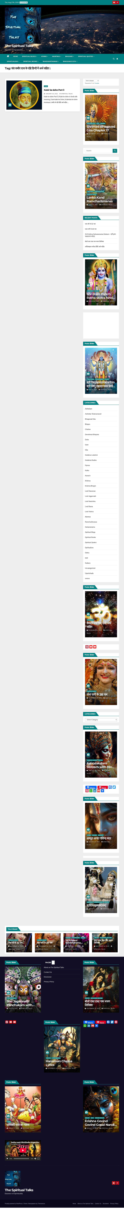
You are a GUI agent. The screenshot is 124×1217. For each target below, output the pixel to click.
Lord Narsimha (90, 501)
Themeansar (41, 1203)
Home (15, 56)
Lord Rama (90, 290)
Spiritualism (12, 61)
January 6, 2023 (94, 386)
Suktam (87, 563)
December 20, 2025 (74, 946)
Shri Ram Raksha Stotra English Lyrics (99, 297)
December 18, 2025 (102, 946)
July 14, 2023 (91, 1128)
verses (87, 578)
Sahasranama (91, 376)
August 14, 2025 (94, 842)
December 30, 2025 (45, 946)
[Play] (7, 1159)
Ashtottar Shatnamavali (93, 414)
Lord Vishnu (89, 511)
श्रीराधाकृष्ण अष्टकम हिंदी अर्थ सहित (100, 903)
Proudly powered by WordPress (14, 1203)
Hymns (44, 56)
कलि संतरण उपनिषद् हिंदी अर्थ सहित (99, 625)
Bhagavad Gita (69, 61)
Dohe (45, 86)
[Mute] (35, 1159)
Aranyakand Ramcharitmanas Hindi (100, 201)
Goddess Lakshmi (91, 455)
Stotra (97, 290)
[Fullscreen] (38, 1159)
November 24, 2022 (54, 1068)
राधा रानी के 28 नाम (90, 229)
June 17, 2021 (93, 204)
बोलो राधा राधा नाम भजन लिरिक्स (94, 241)
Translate (97, 83)
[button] (114, 59)
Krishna (103, 123)
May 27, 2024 (92, 301)
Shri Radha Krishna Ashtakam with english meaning (101, 697)
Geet (86, 445)
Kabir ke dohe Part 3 (54, 90)
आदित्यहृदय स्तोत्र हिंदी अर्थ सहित (95, 246)
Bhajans (69, 56)
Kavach (87, 475)
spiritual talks (66, 93)
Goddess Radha (91, 460)
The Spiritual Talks (19, 46)
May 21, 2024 (92, 701)
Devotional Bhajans (92, 434)
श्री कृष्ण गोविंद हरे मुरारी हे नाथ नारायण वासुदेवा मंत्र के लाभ (101, 838)
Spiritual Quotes (85, 56)
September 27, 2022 (95, 133)
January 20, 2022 (52, 93)
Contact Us (48, 972)
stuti (86, 558)
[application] (23, 1150)
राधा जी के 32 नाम (90, 224)
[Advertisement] (101, 325)
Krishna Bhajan (90, 486)
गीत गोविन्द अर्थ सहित (96, 1125)
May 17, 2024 (92, 909)
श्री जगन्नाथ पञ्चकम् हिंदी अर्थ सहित (22, 1003)
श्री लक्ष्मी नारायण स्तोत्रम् (100, 770)
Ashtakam (88, 409)
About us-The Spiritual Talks (54, 967)
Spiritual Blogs (29, 56)
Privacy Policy (49, 982)
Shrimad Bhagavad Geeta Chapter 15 (101, 128)
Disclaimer (47, 977)
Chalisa (87, 429)
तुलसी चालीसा (53, 1065)
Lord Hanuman (90, 491)
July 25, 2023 (13, 1008)
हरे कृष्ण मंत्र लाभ (93, 1005)
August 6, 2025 (92, 1008)
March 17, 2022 (14, 1128)
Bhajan (87, 424)
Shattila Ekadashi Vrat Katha (19, 1123)
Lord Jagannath (90, 496)
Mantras (56, 56)
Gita (98, 123)
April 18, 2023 (93, 773)
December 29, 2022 (95, 630)
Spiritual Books (30, 61)
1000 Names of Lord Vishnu (97, 381)
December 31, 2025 (17, 946)
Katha (87, 470)
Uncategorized (90, 568)
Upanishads (89, 573)
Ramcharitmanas (50, 61)
